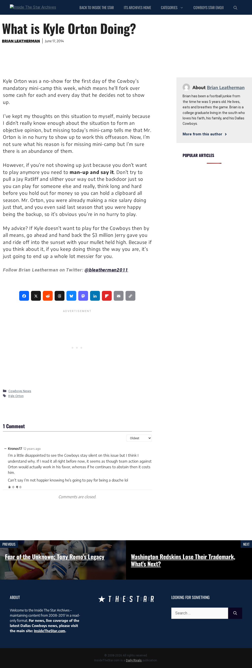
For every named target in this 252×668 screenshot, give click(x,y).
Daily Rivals (134, 660)
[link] (24, 296)
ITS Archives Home (137, 7)
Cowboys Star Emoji (208, 7)
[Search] (235, 613)
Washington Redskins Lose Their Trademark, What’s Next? (183, 560)
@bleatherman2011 (106, 270)
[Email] (119, 296)
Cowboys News (19, 391)
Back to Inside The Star (96, 7)
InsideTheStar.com (49, 631)
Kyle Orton (16, 396)
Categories (169, 7)
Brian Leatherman (21, 41)
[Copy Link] (130, 296)
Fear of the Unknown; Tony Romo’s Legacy (54, 556)
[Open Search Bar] (235, 7)
